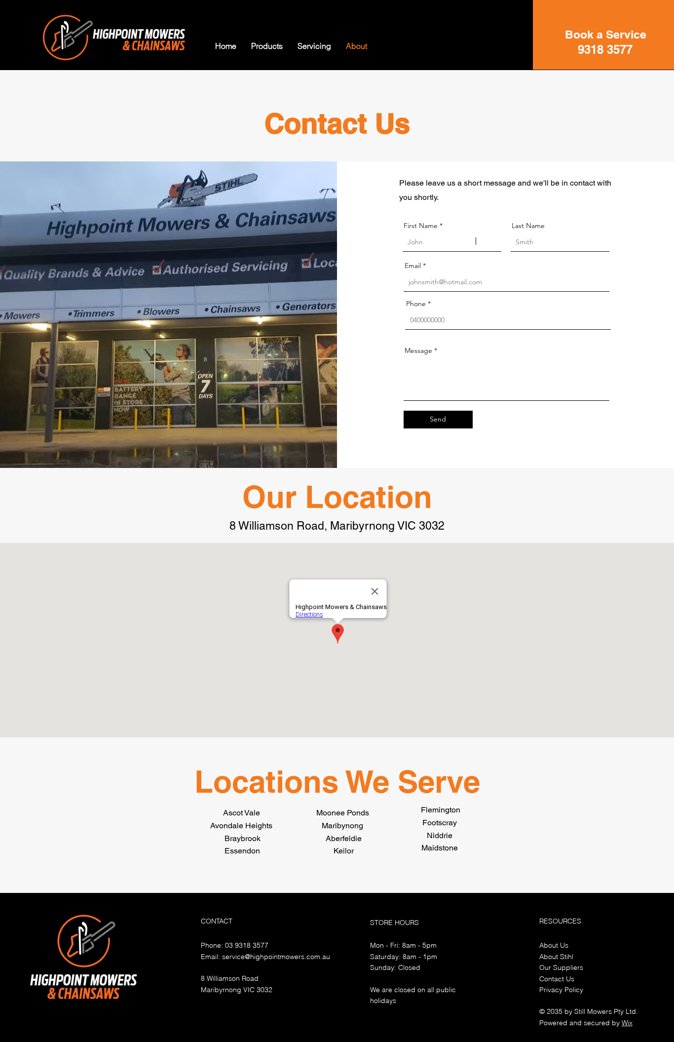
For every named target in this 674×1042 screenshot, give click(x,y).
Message (418, 350)
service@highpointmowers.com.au (276, 956)
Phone (416, 303)
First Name (421, 225)
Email (413, 265)
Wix (627, 1022)
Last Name (528, 225)
